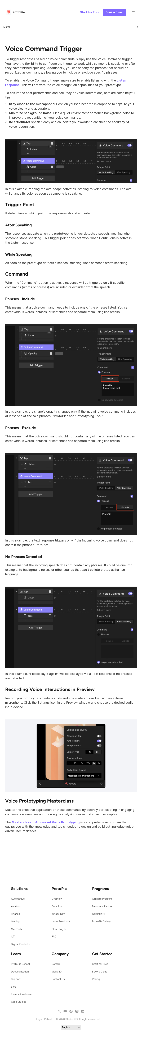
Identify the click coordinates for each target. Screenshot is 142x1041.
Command (16, 274)
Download (57, 906)
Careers (56, 963)
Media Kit (57, 971)
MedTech (16, 929)
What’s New (58, 913)
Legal (39, 1019)
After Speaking (18, 225)
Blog (14, 986)
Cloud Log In (59, 929)
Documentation (20, 971)
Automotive (18, 898)
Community (98, 913)
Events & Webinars (21, 994)
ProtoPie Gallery (101, 921)
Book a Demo (99, 971)
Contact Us (58, 979)
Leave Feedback (61, 921)
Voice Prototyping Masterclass (39, 801)
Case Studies (18, 1001)
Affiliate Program (102, 898)
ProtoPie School (20, 963)
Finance (15, 913)
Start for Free (100, 963)
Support (16, 979)
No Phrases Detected (23, 556)
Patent (48, 1019)
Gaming (15, 921)
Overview (57, 898)
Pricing (96, 979)
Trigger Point (19, 204)
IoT (13, 936)
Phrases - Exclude (20, 427)
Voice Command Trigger (43, 48)
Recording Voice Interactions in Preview (50, 689)
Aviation (15, 906)
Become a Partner (102, 906)
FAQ (54, 936)
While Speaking (18, 254)
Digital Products (20, 944)
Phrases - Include (20, 299)
